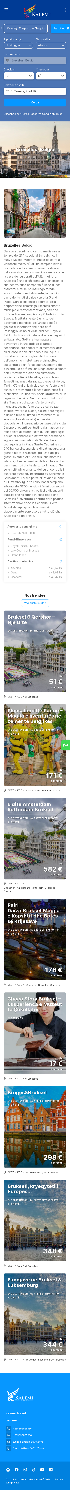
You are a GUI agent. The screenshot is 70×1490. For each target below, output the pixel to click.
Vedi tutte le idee (35, 603)
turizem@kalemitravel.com (28, 1441)
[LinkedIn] (51, 1470)
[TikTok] (33, 1470)
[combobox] (47, 45)
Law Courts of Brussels (25, 550)
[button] (2, 28)
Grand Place (18, 555)
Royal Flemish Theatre (25, 546)
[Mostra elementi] (63, 45)
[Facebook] (16, 1470)
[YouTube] (42, 1470)
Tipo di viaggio (13, 39)
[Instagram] (25, 1470)
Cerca (35, 102)
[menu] (66, 10)
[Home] (8, 1470)
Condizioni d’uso (52, 113)
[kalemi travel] (20, 1395)
